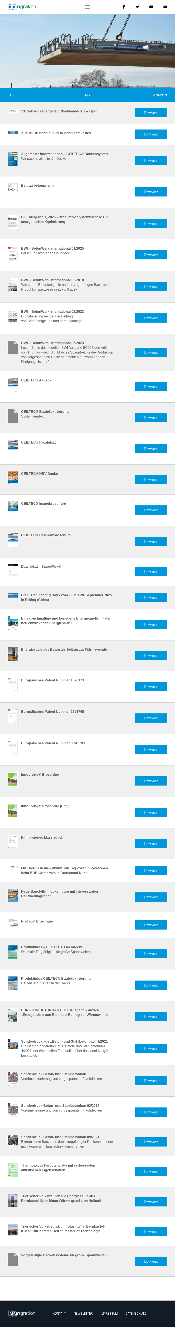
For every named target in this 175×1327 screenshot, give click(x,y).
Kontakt (59, 1313)
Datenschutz (135, 1313)
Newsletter (83, 1313)
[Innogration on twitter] (137, 7)
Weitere (158, 95)
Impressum (109, 1313)
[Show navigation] (87, 7)
